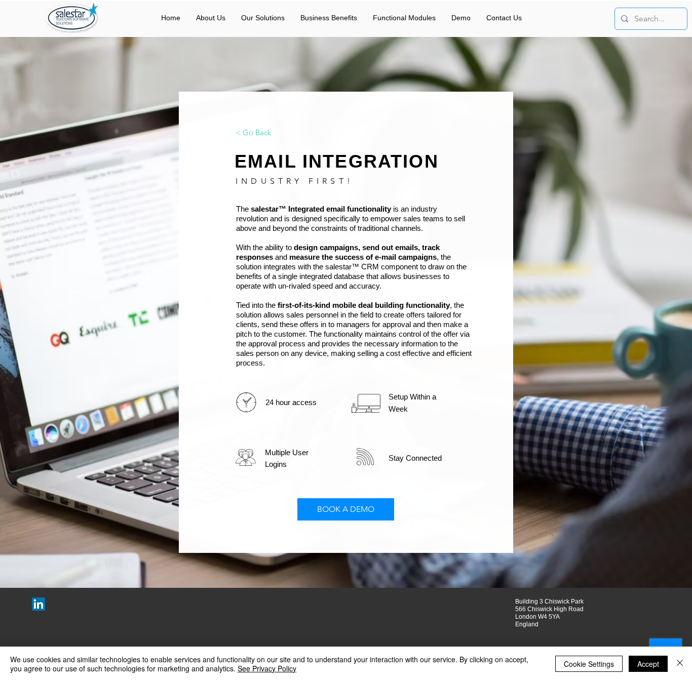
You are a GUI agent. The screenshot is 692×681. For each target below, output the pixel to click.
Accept (648, 664)
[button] (262, 18)
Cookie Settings (589, 664)
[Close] (680, 664)
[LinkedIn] (38, 604)
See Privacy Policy (267, 668)
